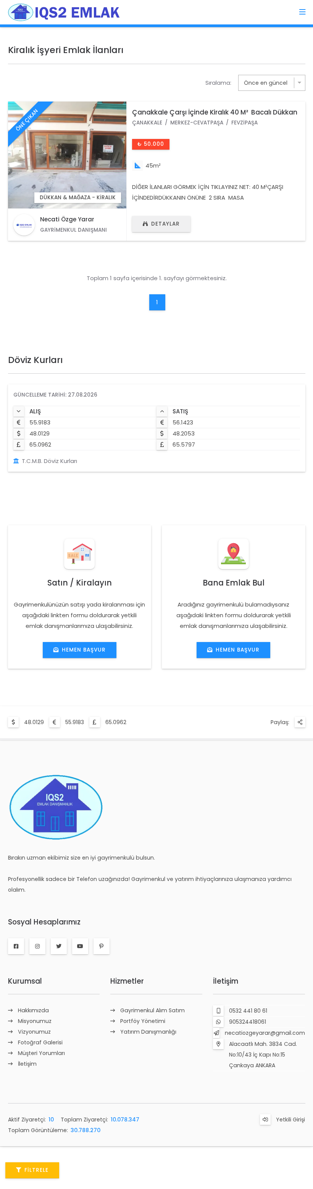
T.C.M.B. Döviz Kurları (49, 461)
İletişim (27, 1064)
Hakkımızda (33, 1010)
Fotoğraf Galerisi (40, 1042)
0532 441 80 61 (248, 1011)
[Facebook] (16, 946)
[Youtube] (80, 946)
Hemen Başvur (84, 649)
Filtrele (36, 1170)
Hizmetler (127, 981)
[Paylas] (300, 722)
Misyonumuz (35, 1021)
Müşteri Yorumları (41, 1053)
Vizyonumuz (34, 1032)
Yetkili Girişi (290, 1119)
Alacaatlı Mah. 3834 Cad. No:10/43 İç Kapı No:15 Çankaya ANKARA (263, 1054)
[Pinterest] (102, 946)
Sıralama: (218, 83)
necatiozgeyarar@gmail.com (265, 1033)
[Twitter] (59, 946)
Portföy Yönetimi (142, 1021)
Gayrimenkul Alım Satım (152, 1010)
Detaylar (165, 223)
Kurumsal (25, 981)
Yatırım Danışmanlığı (148, 1032)
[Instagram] (37, 946)
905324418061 (247, 1022)
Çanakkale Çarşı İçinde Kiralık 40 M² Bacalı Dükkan (214, 112)
